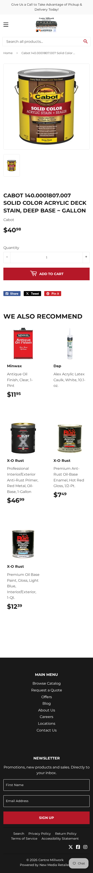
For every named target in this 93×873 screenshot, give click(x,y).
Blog (46, 703)
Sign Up (46, 818)
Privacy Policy (39, 833)
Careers (46, 717)
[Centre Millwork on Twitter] (70, 847)
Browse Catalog (47, 683)
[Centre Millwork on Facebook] (78, 847)
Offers (46, 697)
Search (18, 833)
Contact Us (47, 730)
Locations (46, 723)
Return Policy (66, 833)
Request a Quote (46, 690)
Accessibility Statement (60, 838)
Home (8, 53)
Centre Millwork (50, 860)
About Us (46, 710)
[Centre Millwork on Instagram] (85, 847)
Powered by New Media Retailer (45, 865)
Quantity (11, 248)
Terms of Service (24, 838)
